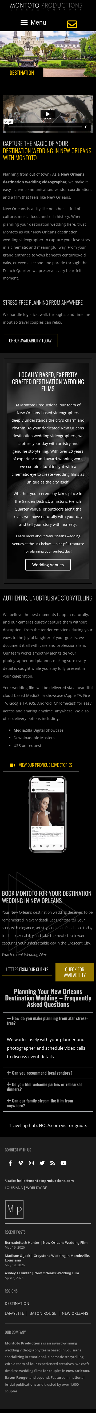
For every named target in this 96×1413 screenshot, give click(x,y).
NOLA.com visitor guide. (63, 1125)
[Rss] (52, 1163)
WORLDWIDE (36, 1187)
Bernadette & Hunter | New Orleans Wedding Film (46, 1242)
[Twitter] (42, 1163)
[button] (33, 22)
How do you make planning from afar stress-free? (47, 1020)
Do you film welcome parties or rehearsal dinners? (44, 1086)
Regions (11, 1291)
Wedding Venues (48, 564)
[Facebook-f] (10, 1163)
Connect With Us (18, 1150)
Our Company (15, 1332)
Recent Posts (15, 1232)
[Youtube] (63, 1163)
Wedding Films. (36, 954)
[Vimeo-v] (20, 1163)
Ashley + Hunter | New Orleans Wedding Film (42, 1273)
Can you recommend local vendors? (42, 1073)
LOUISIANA (14, 1187)
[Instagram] (31, 1163)
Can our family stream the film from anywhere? (40, 1103)
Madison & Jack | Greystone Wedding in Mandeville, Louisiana (47, 1258)
